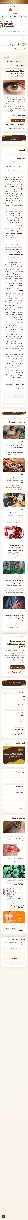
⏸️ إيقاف (21, 124)
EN (14, 10)
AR (10, 10)
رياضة (21, 809)
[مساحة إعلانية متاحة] (14, 138)
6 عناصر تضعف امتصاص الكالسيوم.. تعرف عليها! (15, 514)
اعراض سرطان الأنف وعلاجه (15, 862)
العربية (14, 115)
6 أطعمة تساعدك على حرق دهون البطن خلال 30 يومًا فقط (14, 480)
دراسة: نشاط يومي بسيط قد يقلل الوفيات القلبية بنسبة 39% (14, 617)
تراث (22, 797)
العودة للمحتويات (20, 49)
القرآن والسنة (19, 792)
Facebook (14, 949)
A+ (19, 162)
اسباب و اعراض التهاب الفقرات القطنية (14, 929)
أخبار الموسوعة (19, 787)
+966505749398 (5, 2)
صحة (13, 58)
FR (18, 10)
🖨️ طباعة (19, 171)
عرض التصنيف (19, 729)
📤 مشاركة (8, 166)
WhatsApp (14, 958)
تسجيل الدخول (14, 6)
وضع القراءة (8, 171)
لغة (22, 803)
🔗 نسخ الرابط (10, 124)
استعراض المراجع (18, 734)
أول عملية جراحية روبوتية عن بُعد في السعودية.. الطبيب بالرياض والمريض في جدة (14, 582)
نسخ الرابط (14, 963)
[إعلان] (14, 755)
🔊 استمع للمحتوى (18, 120)
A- (8, 162)
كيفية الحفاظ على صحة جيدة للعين (15, 839)
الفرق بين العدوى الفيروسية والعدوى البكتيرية (15, 884)
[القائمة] (25, 38)
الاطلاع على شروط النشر (16, 672)
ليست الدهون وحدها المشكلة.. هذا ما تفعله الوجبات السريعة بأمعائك (15, 547)
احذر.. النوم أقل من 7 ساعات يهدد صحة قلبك (14, 446)
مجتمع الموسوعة (18, 781)
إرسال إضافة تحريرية (17, 667)
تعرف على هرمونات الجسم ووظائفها (15, 907)
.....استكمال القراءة (12, 111)
